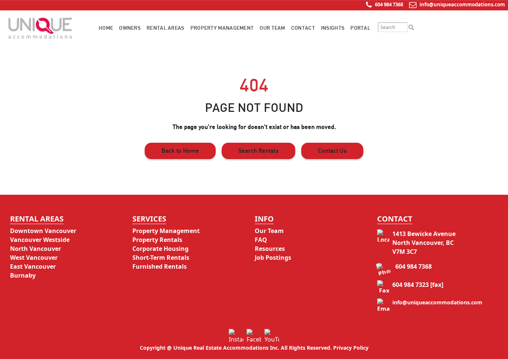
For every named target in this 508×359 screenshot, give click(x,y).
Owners (130, 28)
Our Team (272, 28)
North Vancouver (35, 249)
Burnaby (23, 275)
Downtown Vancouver (43, 231)
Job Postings (273, 257)
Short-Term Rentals (160, 257)
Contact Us (332, 151)
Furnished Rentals (159, 266)
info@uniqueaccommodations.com (462, 4)
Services (149, 219)
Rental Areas (165, 28)
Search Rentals (258, 151)
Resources (270, 249)
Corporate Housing (160, 249)
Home (106, 28)
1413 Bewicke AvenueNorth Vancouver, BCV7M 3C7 (424, 243)
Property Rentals (157, 240)
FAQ (261, 240)
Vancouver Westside (40, 240)
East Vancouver (33, 266)
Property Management (222, 28)
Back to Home (180, 151)
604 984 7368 (388, 4)
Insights (332, 28)
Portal (360, 28)
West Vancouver (34, 257)
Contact (303, 28)
